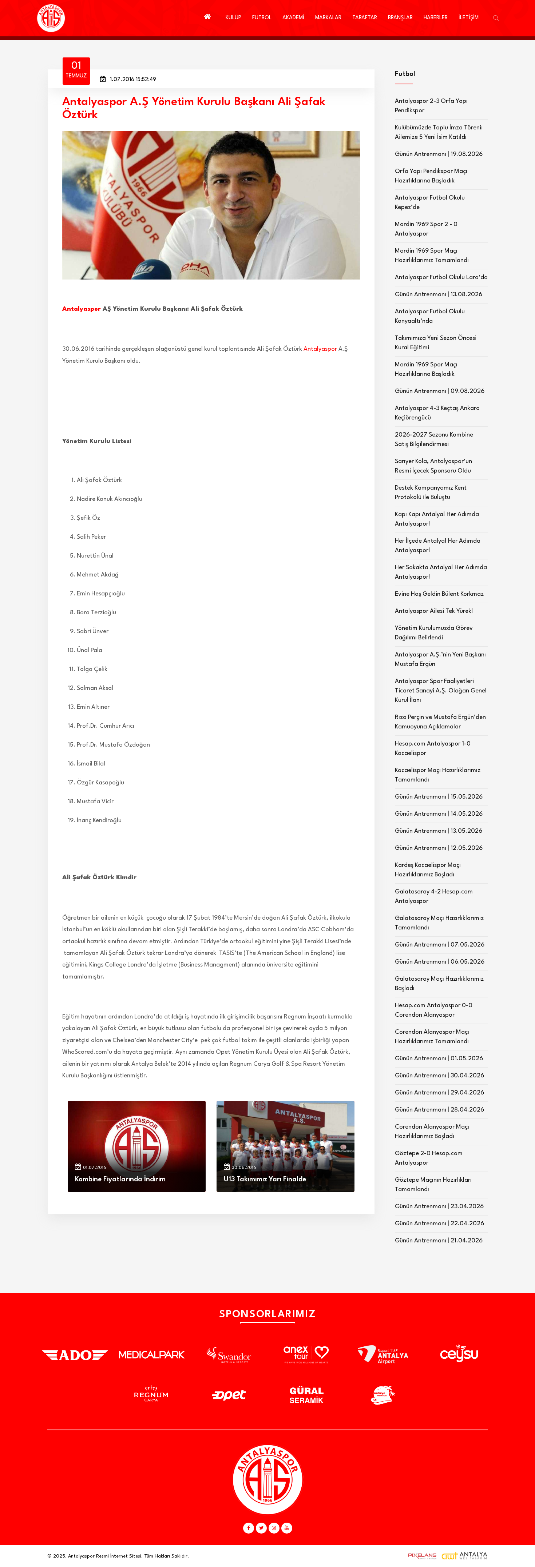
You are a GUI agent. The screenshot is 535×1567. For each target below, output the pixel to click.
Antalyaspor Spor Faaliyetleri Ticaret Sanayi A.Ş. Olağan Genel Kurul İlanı (441, 690)
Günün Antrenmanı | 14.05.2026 (439, 814)
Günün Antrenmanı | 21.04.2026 (439, 1241)
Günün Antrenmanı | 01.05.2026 (439, 1059)
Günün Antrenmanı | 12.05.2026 (439, 848)
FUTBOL (262, 18)
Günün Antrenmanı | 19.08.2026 (439, 154)
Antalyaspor (81, 309)
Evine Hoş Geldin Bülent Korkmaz (439, 594)
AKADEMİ (293, 18)
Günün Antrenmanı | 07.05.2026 (439, 945)
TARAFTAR (364, 18)
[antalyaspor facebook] (248, 1528)
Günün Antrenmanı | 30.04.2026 (439, 1076)
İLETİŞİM (469, 18)
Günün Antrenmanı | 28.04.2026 (439, 1110)
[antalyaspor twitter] (261, 1528)
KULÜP (233, 18)
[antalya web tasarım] (420, 1556)
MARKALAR (328, 18)
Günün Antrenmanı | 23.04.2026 (439, 1207)
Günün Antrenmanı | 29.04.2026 (439, 1093)
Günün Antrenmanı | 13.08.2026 (438, 295)
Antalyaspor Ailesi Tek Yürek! (434, 611)
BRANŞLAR (400, 18)
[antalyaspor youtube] (286, 1528)
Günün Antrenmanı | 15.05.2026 (439, 797)
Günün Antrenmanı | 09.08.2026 (439, 391)
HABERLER (436, 18)
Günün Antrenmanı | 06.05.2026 (439, 962)
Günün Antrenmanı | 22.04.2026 (439, 1224)
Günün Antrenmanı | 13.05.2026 (438, 831)
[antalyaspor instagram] (274, 1528)
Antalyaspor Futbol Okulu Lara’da (441, 277)
